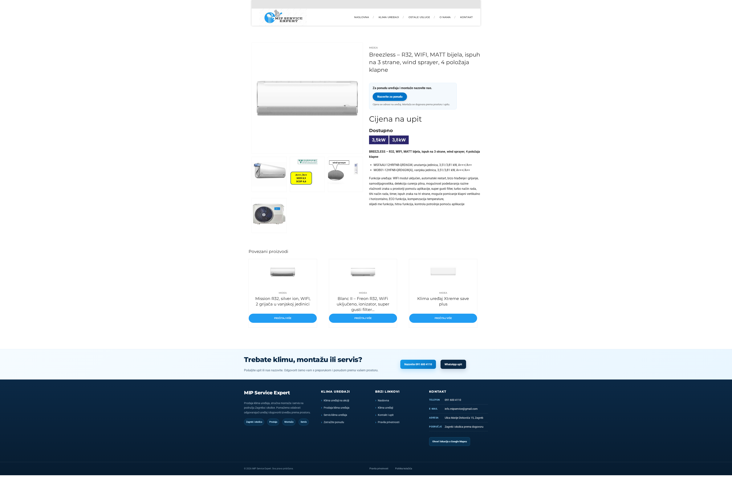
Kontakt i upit (386, 414)
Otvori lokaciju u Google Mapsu (449, 441)
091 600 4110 (453, 399)
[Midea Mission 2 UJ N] (283, 272)
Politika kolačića (403, 468)
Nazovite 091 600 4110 (418, 364)
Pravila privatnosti (388, 422)
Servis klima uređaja (335, 414)
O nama (445, 17)
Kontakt (466, 17)
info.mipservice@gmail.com (461, 408)
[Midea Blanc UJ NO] (363, 272)
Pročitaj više (282, 318)
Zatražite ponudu (334, 422)
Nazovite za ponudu (389, 96)
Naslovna (361, 17)
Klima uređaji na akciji (336, 400)
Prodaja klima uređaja (336, 407)
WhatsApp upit (453, 364)
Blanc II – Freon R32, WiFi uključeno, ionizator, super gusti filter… (363, 304)
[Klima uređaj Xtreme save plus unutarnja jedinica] (443, 272)
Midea (373, 47)
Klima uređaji (389, 17)
